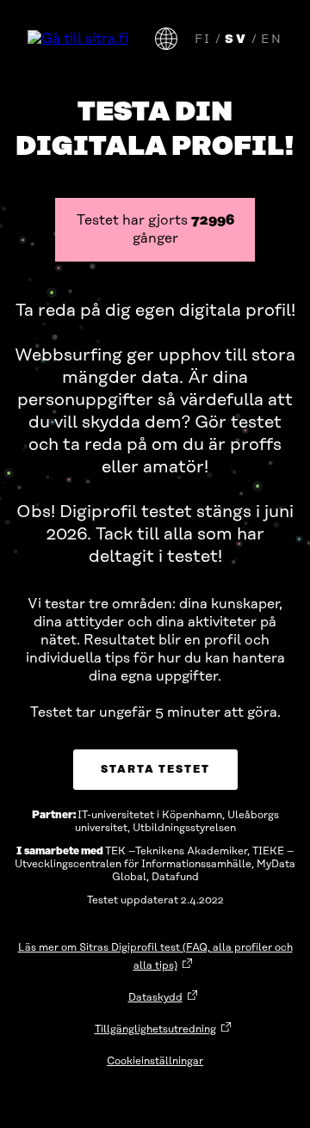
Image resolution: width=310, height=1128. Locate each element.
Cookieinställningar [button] (155, 1061)
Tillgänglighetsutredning (155, 1029)
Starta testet (155, 769)
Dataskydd (155, 997)
